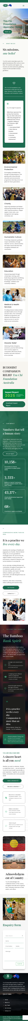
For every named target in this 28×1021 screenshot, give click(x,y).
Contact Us (11, 593)
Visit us (7, 32)
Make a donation (12, 780)
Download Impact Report (12, 404)
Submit (19, 964)
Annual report (10, 454)
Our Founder (10, 587)
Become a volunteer (13, 786)
